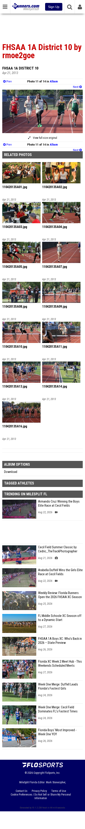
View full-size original (44, 137)
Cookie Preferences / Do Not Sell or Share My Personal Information (41, 796)
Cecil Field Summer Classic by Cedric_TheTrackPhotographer (57, 549)
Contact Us (21, 791)
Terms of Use (58, 791)
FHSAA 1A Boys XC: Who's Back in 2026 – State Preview (60, 641)
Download (10, 472)
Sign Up (53, 7)
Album (54, 81)
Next (76, 87)
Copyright (39, 772)
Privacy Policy (39, 791)
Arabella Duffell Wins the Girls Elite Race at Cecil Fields (60, 572)
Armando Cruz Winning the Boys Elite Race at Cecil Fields (59, 504)
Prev (9, 81)
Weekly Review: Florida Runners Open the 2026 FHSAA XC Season (60, 595)
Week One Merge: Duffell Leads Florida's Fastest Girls (58, 686)
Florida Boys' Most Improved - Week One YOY (57, 732)
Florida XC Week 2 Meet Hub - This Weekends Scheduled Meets (60, 664)
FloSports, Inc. (52, 772)
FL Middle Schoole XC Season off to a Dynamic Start (59, 618)
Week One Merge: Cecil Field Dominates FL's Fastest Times (58, 709)
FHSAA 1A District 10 (20, 68)
